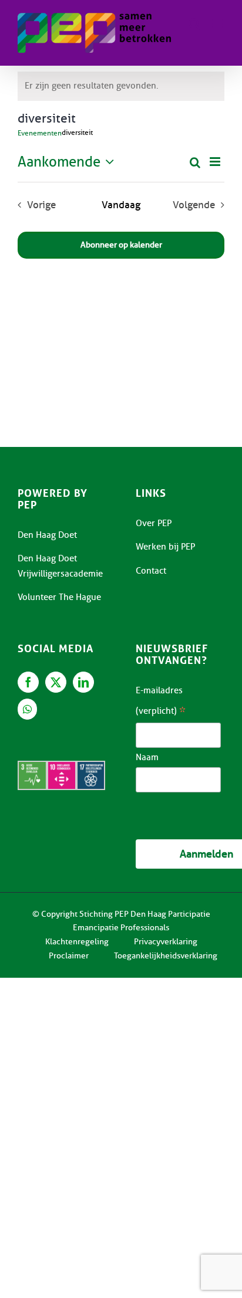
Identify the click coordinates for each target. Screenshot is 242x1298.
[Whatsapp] (27, 709)
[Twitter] (55, 682)
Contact (151, 570)
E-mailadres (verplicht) (161, 703)
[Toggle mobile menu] (218, 24)
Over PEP (154, 523)
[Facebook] (28, 682)
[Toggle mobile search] (194, 24)
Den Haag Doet (47, 535)
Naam (147, 757)
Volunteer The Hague (59, 597)
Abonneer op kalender (121, 245)
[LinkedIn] (83, 682)
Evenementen (40, 132)
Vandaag (121, 205)
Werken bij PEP (165, 546)
